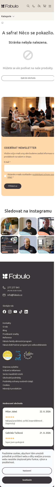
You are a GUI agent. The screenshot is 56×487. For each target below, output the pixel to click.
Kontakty (7, 323)
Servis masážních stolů (13, 374)
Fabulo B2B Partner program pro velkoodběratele (25, 345)
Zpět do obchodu (28, 78)
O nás (5, 327)
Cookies (6, 385)
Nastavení (27, 471)
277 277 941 (13, 287)
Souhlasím (27, 480)
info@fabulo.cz (14, 295)
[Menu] (50, 6)
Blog (5, 330)
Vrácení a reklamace (12, 370)
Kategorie (6, 16)
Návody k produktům (12, 388)
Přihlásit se (12, 186)
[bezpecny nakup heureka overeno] (7, 355)
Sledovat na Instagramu (28, 211)
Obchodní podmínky (12, 378)
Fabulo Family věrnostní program (17, 341)
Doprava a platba (10, 367)
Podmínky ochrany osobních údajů (18, 381)
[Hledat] (28, 6)
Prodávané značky (11, 334)
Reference (7, 337)
